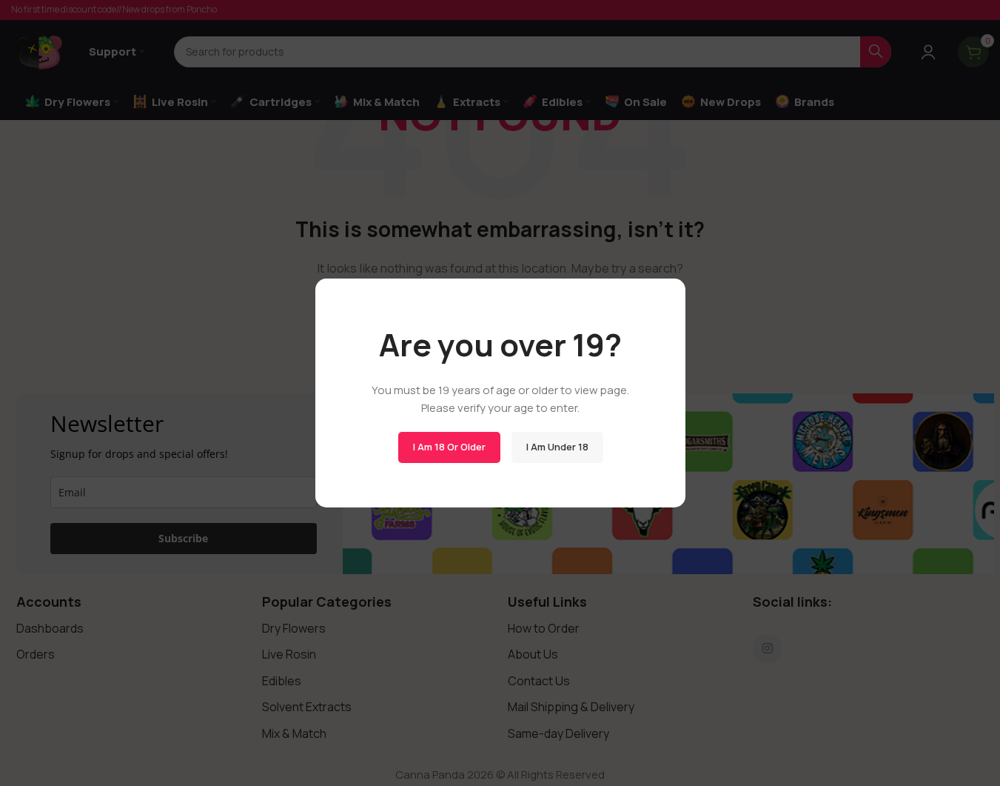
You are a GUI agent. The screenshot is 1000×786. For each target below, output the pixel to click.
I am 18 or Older (448, 446)
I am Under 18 (557, 446)
